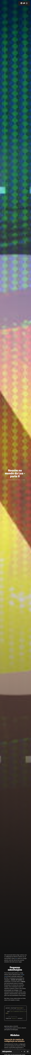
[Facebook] (21, 3)
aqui (16, 958)
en (24, 1051)
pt (21, 1051)
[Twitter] (24, 3)
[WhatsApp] (27, 3)
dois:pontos (7, 1051)
